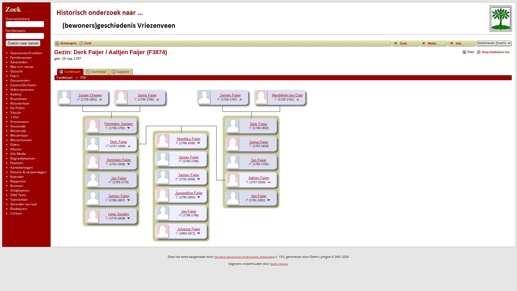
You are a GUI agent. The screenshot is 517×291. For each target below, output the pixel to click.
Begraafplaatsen (22, 158)
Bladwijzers (18, 208)
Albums (16, 149)
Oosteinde (18, 126)
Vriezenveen (19, 121)
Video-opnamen (22, 89)
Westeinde (18, 131)
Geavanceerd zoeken (26, 53)
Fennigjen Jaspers (118, 124)
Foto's (14, 76)
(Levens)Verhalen (23, 85)
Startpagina (68, 43)
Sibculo (15, 112)
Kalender (17, 176)
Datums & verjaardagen (28, 172)
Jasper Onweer (90, 95)
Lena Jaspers (118, 214)
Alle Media (18, 153)
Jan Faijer (118, 178)
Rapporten (18, 181)
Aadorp (15, 94)
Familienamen (21, 57)
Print (470, 52)
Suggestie (123, 71)
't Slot (14, 117)
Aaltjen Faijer (259, 178)
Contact (16, 213)
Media (432, 43)
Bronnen (16, 185)
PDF (83, 77)
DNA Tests (18, 195)
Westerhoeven (21, 140)
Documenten (20, 80)
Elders (15, 144)
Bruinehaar (18, 98)
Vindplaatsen (20, 190)
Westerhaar (19, 135)
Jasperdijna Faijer (188, 193)
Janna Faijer (147, 95)
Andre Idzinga (279, 264)
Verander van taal (23, 204)
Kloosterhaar (20, 103)
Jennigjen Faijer (118, 160)
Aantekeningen (21, 167)
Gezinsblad (98, 71)
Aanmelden (18, 62)
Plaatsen (16, 163)
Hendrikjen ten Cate (287, 95)
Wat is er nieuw (21, 66)
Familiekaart (72, 71)
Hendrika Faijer (188, 139)
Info (459, 43)
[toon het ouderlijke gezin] (100, 99)
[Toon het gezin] (129, 128)
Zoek (13, 9)
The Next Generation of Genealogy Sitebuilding (244, 257)
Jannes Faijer (118, 196)
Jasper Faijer (189, 157)
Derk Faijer (258, 124)
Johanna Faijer (188, 229)
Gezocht (16, 71)
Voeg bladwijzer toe (495, 52)
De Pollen (17, 108)
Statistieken (19, 199)
